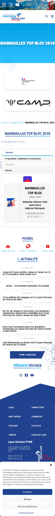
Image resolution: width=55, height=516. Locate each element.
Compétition (38, 407)
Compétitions (16, 122)
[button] (51, 465)
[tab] (27, 152)
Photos (8, 170)
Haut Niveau (15, 416)
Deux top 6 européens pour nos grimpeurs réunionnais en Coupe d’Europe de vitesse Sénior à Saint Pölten (27, 328)
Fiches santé (48, 251)
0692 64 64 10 (15, 458)
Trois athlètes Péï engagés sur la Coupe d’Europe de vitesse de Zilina (27, 298)
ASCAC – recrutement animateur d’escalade (27, 286)
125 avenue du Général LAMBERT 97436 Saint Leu (19, 449)
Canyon (12, 435)
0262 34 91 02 (15, 456)
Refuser (27, 499)
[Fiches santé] (47, 246)
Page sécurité (7, 251)
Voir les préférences (27, 506)
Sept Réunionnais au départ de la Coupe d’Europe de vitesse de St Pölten (27, 343)
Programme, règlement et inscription (23, 158)
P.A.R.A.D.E (36, 426)
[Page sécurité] (8, 246)
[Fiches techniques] (28, 246)
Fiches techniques (28, 251)
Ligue (11, 407)
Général (9, 152)
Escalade (13, 426)
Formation (37, 416)
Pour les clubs (39, 435)
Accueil (4, 122)
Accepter (27, 492)
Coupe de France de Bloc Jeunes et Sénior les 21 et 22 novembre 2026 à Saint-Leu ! (27, 273)
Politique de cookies (26, 513)
